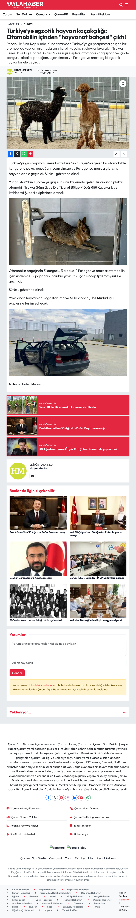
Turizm (96, 906)
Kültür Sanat (18, 899)
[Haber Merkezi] (18, 470)
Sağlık (15, 906)
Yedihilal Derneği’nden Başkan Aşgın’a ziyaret (96, 620)
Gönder (17, 673)
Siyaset (33, 906)
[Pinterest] (61, 797)
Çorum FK (61, 14)
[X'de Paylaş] (17, 154)
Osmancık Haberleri (52, 903)
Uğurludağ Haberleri (23, 910)
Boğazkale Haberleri (77, 889)
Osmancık (43, 14)
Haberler (13, 24)
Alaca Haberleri (20, 889)
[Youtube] (81, 797)
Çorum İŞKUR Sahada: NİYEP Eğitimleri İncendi (97, 577)
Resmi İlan (79, 14)
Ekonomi (33, 896)
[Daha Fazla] (30, 154)
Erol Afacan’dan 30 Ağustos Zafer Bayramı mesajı (38, 532)
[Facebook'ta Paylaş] (10, 154)
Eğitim (15, 896)
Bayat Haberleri (47, 889)
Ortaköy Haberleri (22, 903)
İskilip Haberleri (74, 896)
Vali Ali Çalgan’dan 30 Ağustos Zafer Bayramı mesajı (96, 534)
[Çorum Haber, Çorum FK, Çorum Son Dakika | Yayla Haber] (25, 5)
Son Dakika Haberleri (22, 834)
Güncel (29, 24)
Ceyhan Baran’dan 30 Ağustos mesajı (31, 577)
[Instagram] (68, 797)
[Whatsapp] (88, 797)
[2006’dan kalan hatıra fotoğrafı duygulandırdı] (38, 600)
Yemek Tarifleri (70, 910)
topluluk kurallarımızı (43, 685)
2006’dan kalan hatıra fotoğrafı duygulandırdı (36, 620)
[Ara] (121, 5)
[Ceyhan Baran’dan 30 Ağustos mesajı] (38, 558)
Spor (49, 906)
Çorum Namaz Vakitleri (24, 817)
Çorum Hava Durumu (86, 808)
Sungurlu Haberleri (72, 906)
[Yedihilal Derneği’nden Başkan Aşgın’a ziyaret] (98, 600)
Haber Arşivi (81, 834)
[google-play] (76, 847)
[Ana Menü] (126, 5)
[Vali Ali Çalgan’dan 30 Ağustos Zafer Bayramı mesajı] (98, 513)
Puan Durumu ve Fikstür (24, 825)
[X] (55, 797)
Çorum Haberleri (21, 892)
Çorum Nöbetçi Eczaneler (26, 808)
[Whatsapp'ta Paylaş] (24, 154)
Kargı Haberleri (101, 896)
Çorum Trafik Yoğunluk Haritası (91, 817)
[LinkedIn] (75, 797)
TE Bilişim (124, 899)
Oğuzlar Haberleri (102, 899)
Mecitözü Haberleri (72, 899)
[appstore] (57, 847)
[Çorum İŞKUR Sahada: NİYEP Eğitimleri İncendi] (98, 558)
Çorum (7, 14)
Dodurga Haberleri (91, 892)
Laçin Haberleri (43, 899)
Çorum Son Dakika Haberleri (55, 892)
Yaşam (48, 910)
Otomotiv (78, 903)
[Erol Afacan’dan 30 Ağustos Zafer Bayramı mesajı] (38, 513)
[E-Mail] (32, 476)
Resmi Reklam (100, 14)
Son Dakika (24, 14)
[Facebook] (48, 797)
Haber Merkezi (39, 468)
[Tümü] (124, 712)
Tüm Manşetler (82, 825)
